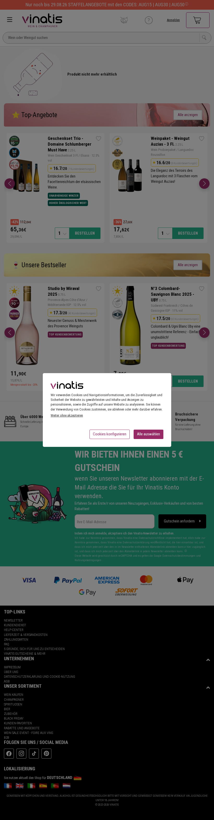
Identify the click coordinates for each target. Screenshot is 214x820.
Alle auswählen (148, 434)
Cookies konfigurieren (109, 434)
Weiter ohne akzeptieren (67, 415)
